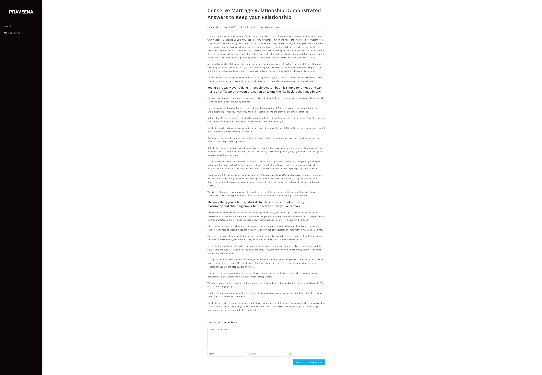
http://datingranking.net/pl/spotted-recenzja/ (282, 175)
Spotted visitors (250, 27)
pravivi (214, 27)
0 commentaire (272, 27)
